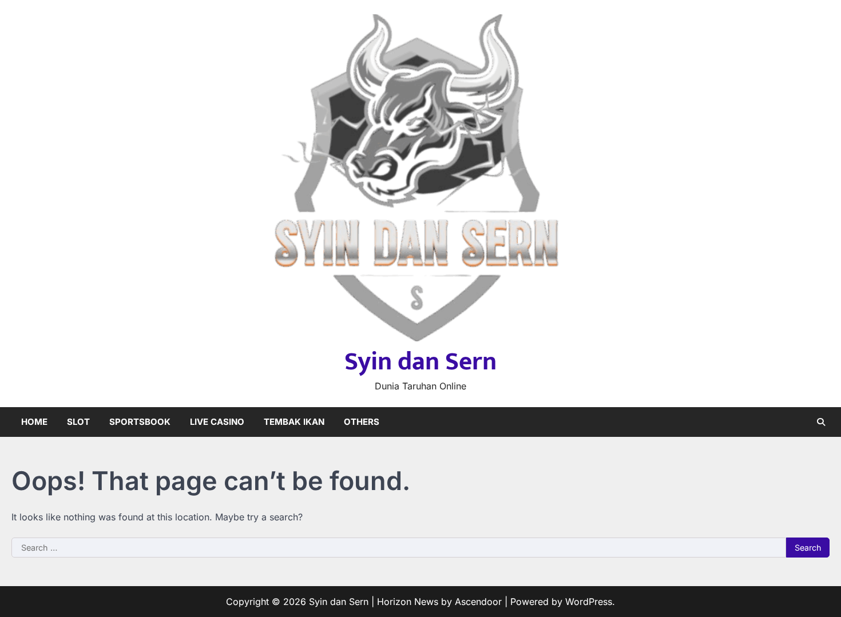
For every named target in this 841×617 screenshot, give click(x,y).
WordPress (588, 601)
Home (34, 421)
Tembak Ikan (294, 421)
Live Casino (217, 421)
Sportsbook (139, 421)
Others (361, 421)
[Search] (821, 422)
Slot (78, 421)
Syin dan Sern (420, 361)
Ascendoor (478, 601)
